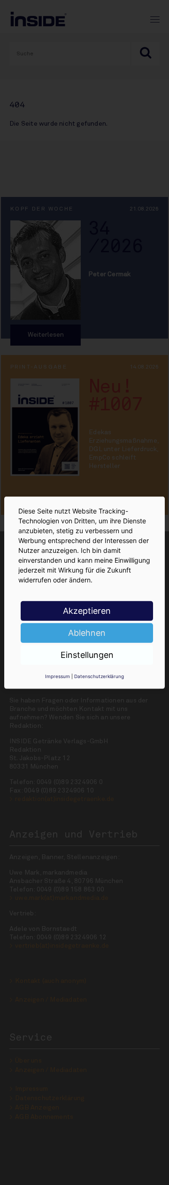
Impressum (57, 676)
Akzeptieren (87, 610)
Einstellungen (87, 654)
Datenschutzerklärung (99, 676)
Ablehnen (87, 632)
